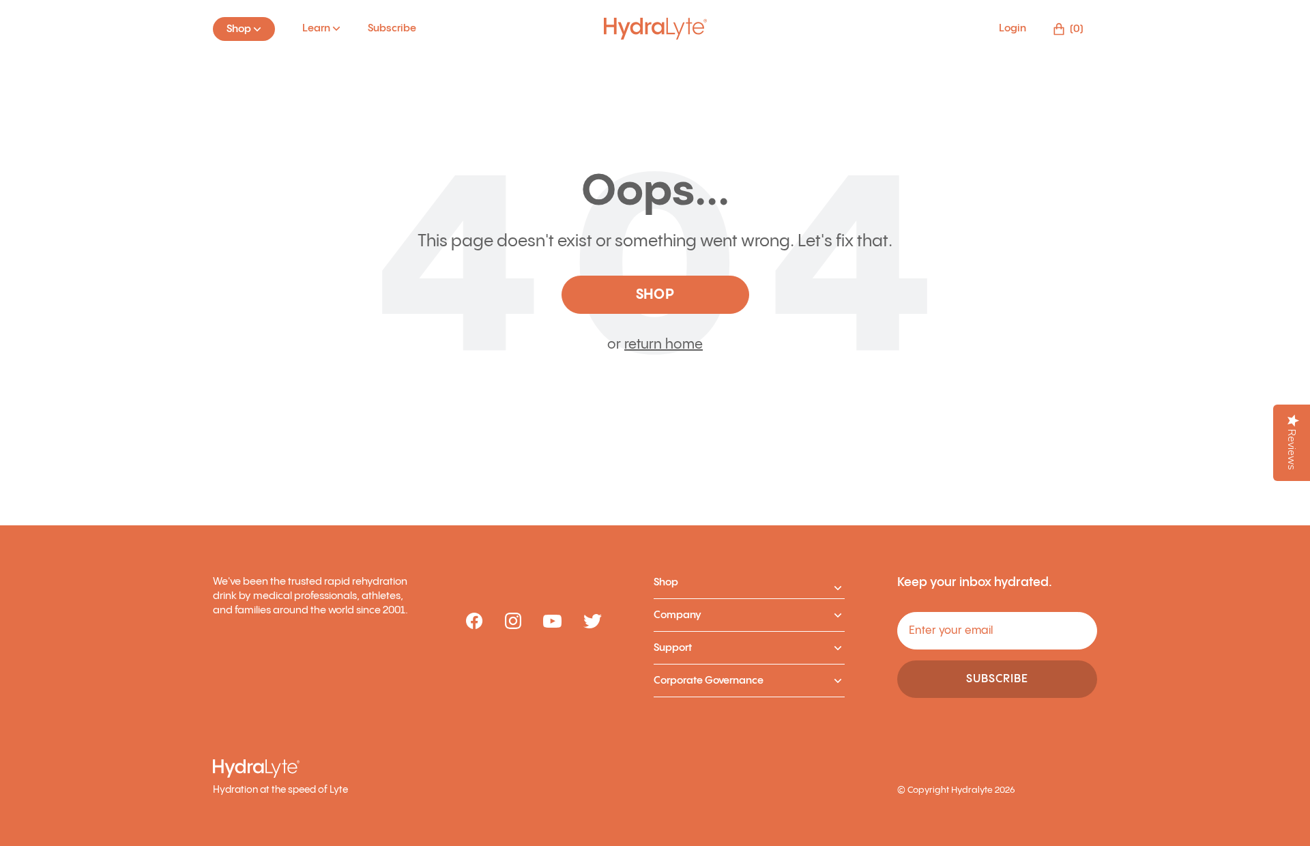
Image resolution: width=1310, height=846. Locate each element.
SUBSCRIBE (997, 679)
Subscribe (392, 28)
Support (673, 648)
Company (677, 615)
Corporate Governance (708, 680)
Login (1012, 28)
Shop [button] (654, 295)
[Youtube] (552, 622)
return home (663, 345)
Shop (666, 582)
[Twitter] (592, 622)
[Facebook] (474, 622)
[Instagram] (513, 622)
